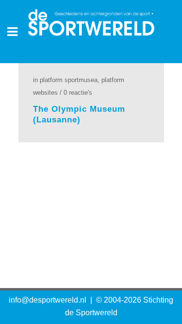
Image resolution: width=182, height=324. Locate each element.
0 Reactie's (78, 92)
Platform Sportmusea (69, 80)
